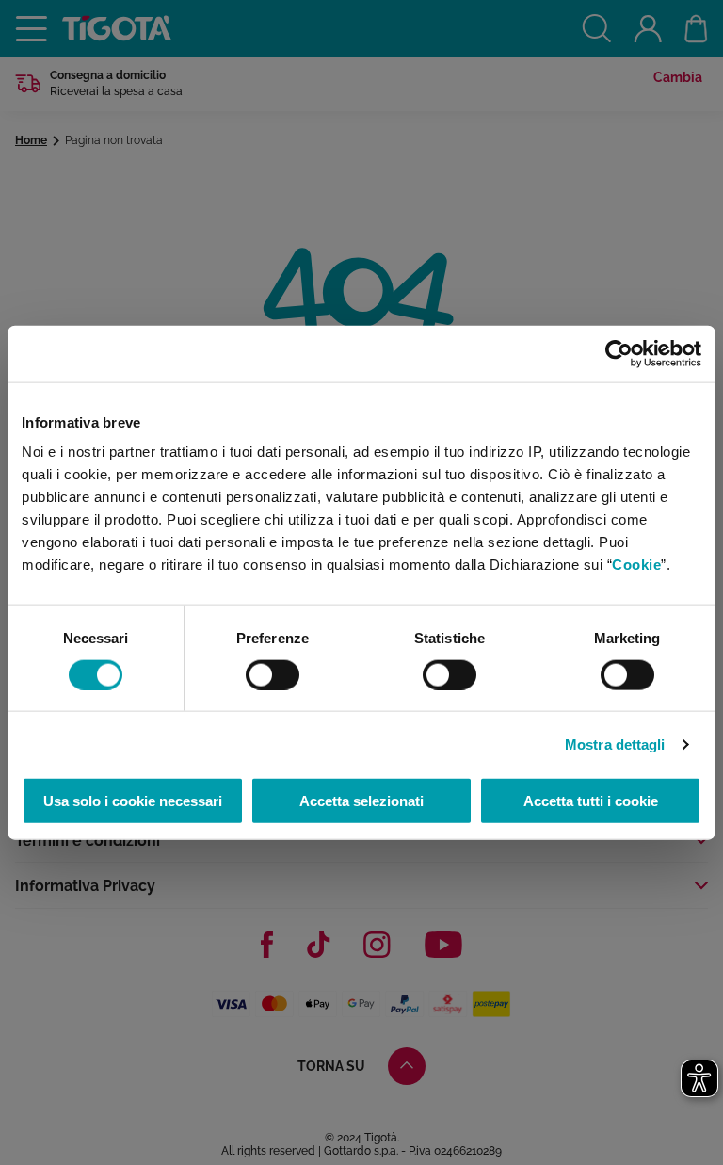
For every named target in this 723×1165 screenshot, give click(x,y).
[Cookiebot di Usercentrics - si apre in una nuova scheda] (619, 353)
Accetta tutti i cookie (590, 801)
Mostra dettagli (615, 744)
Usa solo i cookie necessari (132, 801)
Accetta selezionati (361, 801)
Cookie (636, 565)
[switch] (272, 674)
